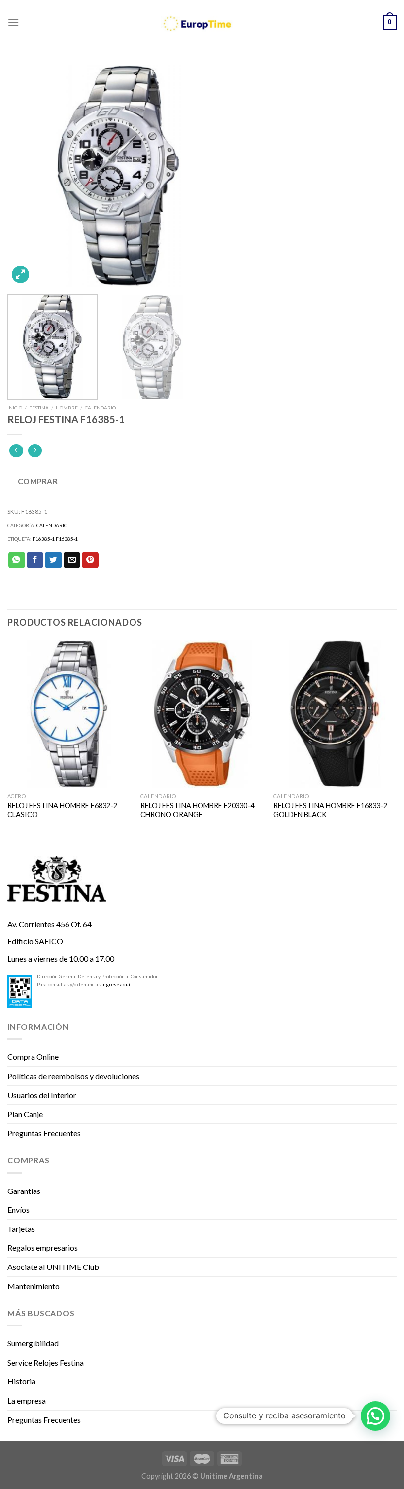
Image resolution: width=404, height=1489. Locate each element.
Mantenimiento (33, 1286)
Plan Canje (25, 1113)
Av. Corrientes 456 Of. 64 (49, 924)
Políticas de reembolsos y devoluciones (73, 1075)
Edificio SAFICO (35, 941)
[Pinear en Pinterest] (90, 560)
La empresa (26, 1400)
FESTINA (39, 407)
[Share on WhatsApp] (16, 560)
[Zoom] (20, 274)
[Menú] (13, 22)
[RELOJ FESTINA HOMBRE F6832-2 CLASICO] (69, 714)
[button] (375, 1416)
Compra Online (33, 1056)
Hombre (67, 407)
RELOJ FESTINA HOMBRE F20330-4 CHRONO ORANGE (197, 810)
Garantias (23, 1190)
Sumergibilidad (33, 1343)
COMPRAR (38, 481)
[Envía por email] (72, 560)
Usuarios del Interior (41, 1095)
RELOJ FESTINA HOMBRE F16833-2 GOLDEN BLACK (330, 810)
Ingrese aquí (115, 984)
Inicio (14, 407)
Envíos (18, 1209)
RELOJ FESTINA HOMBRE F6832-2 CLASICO (62, 810)
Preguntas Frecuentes (44, 1133)
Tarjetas (21, 1228)
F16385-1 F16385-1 (55, 539)
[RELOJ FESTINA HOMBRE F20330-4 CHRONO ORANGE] (202, 714)
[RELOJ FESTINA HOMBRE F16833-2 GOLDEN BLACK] (335, 714)
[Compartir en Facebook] (35, 560)
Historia (21, 1381)
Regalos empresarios (42, 1247)
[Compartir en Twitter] (53, 560)
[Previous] (27, 175)
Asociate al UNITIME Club (53, 1266)
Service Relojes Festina (45, 1362)
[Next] (376, 175)
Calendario (100, 407)
